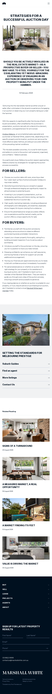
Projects (7, 598)
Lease (5, 594)
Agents (6, 603)
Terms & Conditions (7, 679)
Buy (4, 585)
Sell (4, 589)
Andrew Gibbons (8, 134)
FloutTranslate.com (16, 684)
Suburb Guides (10, 364)
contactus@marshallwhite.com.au (15, 660)
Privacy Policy (6, 681)
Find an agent (9, 371)
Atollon (30, 681)
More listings (9, 378)
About (5, 607)
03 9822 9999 (8, 658)
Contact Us (8, 385)
